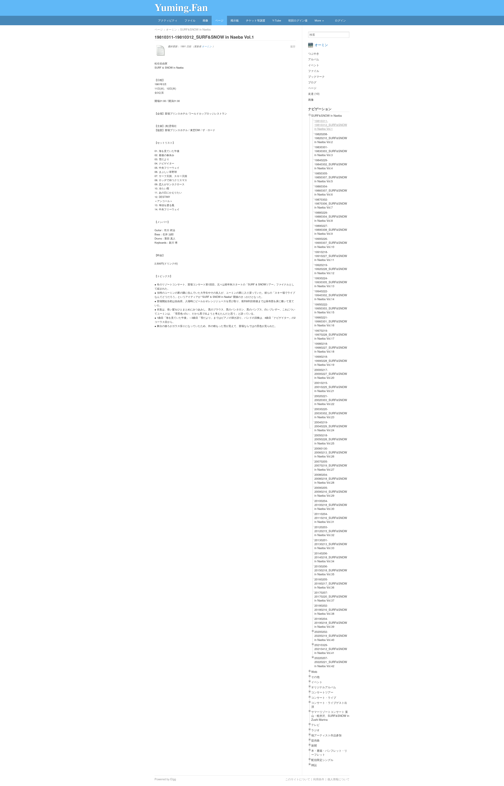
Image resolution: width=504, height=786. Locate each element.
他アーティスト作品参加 (326, 735)
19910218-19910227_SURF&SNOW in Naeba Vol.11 (330, 256)
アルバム (313, 59)
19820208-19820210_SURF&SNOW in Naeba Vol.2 (330, 138)
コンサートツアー (322, 692)
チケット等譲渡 (255, 20)
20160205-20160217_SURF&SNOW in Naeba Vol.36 (330, 583)
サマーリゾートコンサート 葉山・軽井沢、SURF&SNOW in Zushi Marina (330, 716)
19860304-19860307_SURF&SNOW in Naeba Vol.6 (330, 190)
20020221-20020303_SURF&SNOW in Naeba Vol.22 (330, 400)
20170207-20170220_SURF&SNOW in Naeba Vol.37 (330, 596)
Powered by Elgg (165, 779)
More (318, 20)
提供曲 (315, 740)
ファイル (189, 20)
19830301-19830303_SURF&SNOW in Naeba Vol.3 (330, 151)
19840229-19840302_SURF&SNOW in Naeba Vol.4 (330, 164)
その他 (315, 677)
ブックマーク (316, 76)
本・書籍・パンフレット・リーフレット (329, 752)
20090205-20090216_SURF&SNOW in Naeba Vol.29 (330, 491)
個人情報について (338, 779)
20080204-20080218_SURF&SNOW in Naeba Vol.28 (330, 478)
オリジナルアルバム (323, 687)
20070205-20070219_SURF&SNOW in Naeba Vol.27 (330, 465)
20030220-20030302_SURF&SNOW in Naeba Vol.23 (330, 413)
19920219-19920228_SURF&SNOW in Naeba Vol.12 (330, 269)
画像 (205, 20)
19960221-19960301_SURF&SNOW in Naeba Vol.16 (330, 321)
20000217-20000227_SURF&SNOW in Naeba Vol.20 (330, 374)
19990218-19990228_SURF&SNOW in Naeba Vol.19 (330, 360)
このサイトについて (297, 779)
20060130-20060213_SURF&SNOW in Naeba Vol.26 (330, 452)
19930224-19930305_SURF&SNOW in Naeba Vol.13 (330, 282)
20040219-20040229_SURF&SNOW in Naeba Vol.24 (330, 426)
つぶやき (313, 53)
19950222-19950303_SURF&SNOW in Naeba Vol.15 (330, 308)
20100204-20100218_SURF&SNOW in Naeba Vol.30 (330, 505)
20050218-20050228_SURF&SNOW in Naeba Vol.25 (330, 439)
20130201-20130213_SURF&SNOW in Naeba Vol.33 (330, 544)
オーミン (171, 29)
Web (314, 672)
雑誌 (314, 765)
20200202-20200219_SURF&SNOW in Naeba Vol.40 (330, 636)
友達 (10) (314, 93)
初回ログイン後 (298, 20)
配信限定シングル (322, 760)
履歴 (292, 46)
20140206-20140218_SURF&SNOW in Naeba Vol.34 (330, 557)
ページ (219, 20)
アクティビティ (167, 20)
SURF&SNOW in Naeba (195, 29)
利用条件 (318, 779)
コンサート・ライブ (323, 697)
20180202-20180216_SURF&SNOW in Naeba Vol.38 (330, 609)
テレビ (315, 725)
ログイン (340, 20)
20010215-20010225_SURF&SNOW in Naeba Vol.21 (330, 387)
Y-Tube (276, 20)
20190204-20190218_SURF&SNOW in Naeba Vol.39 (330, 623)
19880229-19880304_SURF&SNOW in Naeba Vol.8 (330, 216)
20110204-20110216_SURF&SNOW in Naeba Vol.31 (330, 518)
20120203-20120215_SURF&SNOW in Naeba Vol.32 (330, 531)
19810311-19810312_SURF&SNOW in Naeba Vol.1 (330, 125)
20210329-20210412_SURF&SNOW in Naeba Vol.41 (330, 649)
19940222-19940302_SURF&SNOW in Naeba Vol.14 (330, 295)
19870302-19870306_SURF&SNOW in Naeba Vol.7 (330, 203)
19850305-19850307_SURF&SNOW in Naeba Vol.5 (330, 177)
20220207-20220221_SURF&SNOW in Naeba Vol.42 (330, 662)
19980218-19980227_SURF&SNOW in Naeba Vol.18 (330, 347)
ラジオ (315, 730)
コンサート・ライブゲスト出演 (329, 705)
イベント (313, 65)
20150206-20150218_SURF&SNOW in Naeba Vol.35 (330, 570)
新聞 (314, 745)
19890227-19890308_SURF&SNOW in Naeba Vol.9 (330, 230)
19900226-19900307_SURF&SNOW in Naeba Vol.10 (330, 243)
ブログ (312, 82)
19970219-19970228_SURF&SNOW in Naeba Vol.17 (330, 334)
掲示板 (235, 20)
